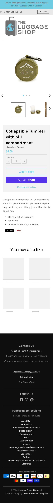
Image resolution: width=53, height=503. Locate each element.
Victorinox (25, 454)
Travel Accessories (25, 451)
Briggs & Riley (25, 431)
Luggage (25, 444)
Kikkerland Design (15, 147)
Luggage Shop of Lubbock (30, 490)
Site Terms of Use (26, 382)
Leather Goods (26, 441)
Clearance (26, 464)
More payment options (26, 187)
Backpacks (25, 424)
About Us (25, 421)
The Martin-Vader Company (35, 493)
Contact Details (34, 351)
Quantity (10, 158)
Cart (44, 12)
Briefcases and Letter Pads (25, 427)
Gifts (26, 437)
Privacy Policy (26, 377)
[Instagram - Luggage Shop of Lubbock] (26, 399)
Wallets (26, 457)
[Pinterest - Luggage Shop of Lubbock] (32, 399)
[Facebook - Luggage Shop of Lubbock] (21, 399)
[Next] (50, 95)
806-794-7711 (20, 351)
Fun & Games (25, 434)
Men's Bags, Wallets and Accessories (25, 447)
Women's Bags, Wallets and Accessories (25, 460)
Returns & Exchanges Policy (27, 371)
